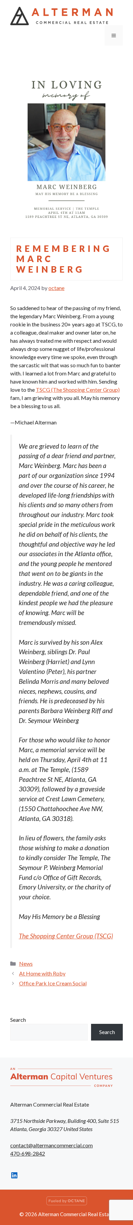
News (26, 963)
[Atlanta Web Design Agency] (66, 1203)
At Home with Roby (42, 973)
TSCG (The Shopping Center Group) (78, 389)
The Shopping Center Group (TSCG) (66, 936)
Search (18, 1019)
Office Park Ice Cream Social (53, 983)
